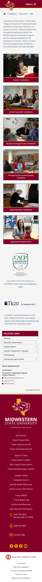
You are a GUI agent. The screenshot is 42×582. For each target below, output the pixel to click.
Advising (7, 338)
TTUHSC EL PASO (21, 574)
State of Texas (21, 455)
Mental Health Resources (21, 484)
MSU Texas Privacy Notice (21, 464)
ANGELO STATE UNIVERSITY (21, 578)
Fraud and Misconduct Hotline (21, 469)
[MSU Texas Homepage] (5, 14)
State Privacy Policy (21, 440)
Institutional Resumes (21, 504)
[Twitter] (16, 546)
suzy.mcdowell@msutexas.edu (13, 378)
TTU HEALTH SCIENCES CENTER (21, 571)
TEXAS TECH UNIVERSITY (21, 567)
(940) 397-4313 (9, 381)
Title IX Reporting (21, 500)
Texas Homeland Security (21, 449)
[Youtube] (25, 546)
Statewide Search (21, 480)
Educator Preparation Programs (16, 351)
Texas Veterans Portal (21, 444)
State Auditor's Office (21, 460)
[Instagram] (20, 546)
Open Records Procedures (21, 509)
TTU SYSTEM (21, 563)
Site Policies (21, 435)
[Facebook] (11, 546)
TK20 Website (9, 355)
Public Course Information (21, 489)
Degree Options (10, 347)
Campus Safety (21, 475)
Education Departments (13, 342)
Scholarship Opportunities (14, 359)
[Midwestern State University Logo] (21, 411)
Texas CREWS (21, 495)
